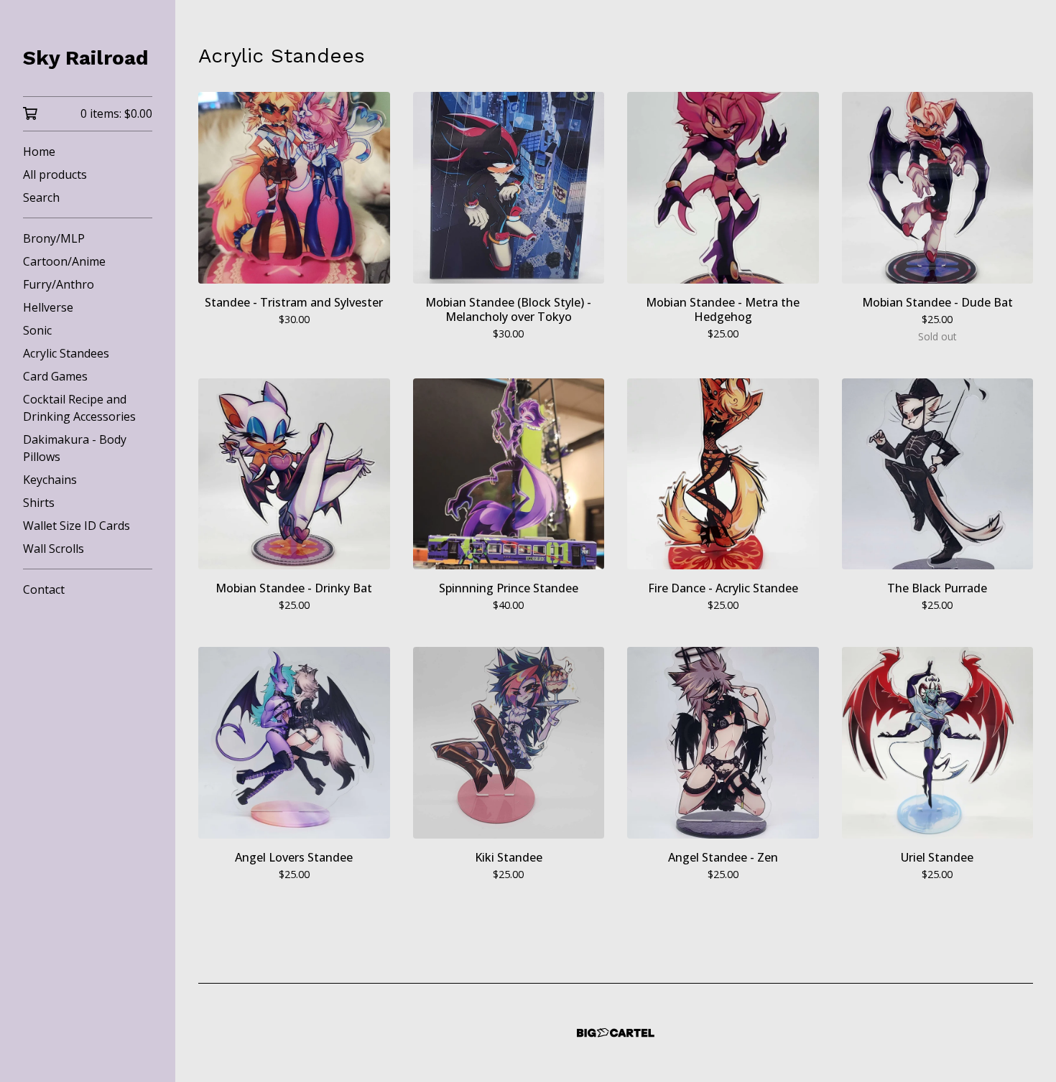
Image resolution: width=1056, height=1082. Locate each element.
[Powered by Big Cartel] (615, 1032)
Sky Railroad (86, 58)
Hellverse (48, 307)
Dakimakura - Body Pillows (74, 448)
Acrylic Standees (66, 353)
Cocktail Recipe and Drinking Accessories (79, 407)
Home (39, 151)
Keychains (50, 480)
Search (41, 197)
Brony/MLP (54, 238)
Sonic (37, 330)
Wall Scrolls (53, 548)
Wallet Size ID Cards (76, 525)
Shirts (39, 502)
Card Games (55, 376)
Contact (44, 589)
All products (55, 174)
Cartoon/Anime (64, 261)
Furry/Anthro (58, 284)
